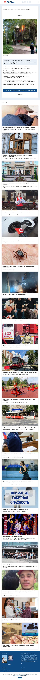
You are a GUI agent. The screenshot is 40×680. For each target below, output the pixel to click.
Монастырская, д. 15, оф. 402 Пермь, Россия (6, 671)
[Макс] (25, 2)
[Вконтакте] (27, 2)
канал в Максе (17, 90)
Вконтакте (25, 671)
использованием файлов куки (25, 674)
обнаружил (24, 84)
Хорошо (20, 677)
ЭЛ (34, 658)
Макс (23, 671)
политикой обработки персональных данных (25, 675)
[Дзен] (23, 2)
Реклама (22, 669)
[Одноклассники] (30, 2)
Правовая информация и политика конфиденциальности (29, 661)
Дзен (21, 671)
